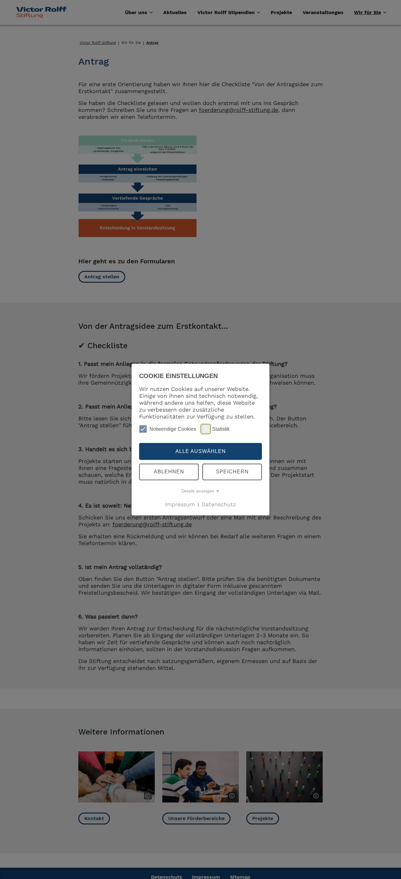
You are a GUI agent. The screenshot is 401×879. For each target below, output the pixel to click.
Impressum (180, 504)
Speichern (232, 471)
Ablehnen (169, 471)
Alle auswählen (200, 451)
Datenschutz (218, 504)
